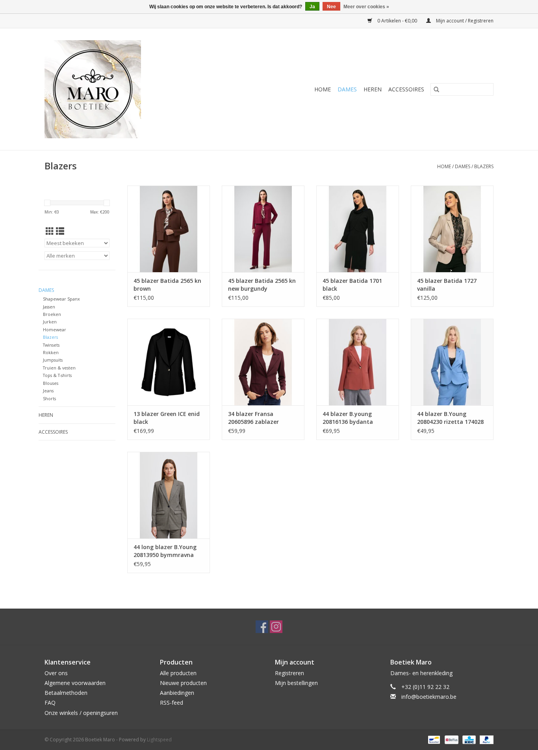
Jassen (49, 307)
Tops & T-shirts (57, 375)
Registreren (289, 673)
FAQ (50, 702)
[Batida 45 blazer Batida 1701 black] (357, 229)
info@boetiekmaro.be (428, 696)
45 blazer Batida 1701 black (352, 284)
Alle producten (178, 673)
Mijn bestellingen (296, 683)
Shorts (49, 398)
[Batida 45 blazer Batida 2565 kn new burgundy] (263, 229)
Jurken (50, 322)
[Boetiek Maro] (122, 89)
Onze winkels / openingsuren (81, 713)
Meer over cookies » (366, 6)
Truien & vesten (59, 368)
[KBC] (468, 739)
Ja (312, 6)
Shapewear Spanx (61, 299)
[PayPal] (485, 739)
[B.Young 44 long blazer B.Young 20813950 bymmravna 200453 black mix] (168, 495)
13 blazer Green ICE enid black (167, 417)
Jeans (48, 391)
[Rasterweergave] (50, 231)
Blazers (483, 166)
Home (322, 89)
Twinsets (51, 345)
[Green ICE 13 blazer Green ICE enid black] (168, 362)
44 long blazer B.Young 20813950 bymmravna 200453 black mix (165, 551)
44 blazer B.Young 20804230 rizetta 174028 (450, 417)
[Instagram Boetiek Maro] (276, 626)
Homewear (54, 329)
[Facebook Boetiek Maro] (262, 626)
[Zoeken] (436, 89)
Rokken (51, 352)
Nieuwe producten (183, 683)
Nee (331, 6)
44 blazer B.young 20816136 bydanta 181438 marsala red (350, 418)
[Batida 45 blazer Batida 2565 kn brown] (168, 229)
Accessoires (406, 89)
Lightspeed (159, 739)
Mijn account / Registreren (464, 20)
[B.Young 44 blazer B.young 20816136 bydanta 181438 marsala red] (357, 362)
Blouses (50, 383)
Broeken (52, 314)
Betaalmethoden (66, 692)
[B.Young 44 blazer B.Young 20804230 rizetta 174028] (452, 362)
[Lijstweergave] (60, 231)
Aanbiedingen (177, 692)
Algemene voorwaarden (75, 683)
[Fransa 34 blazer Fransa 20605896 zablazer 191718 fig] (263, 362)
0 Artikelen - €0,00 (397, 20)
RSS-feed (171, 702)
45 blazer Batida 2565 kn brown (167, 284)
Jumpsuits (53, 360)
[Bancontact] (433, 739)
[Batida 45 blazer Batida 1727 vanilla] (452, 229)
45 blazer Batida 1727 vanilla (447, 284)
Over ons (56, 673)
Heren (373, 89)
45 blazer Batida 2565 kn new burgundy (262, 284)
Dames (347, 89)
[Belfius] (450, 739)
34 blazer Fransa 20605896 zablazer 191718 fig (253, 418)
